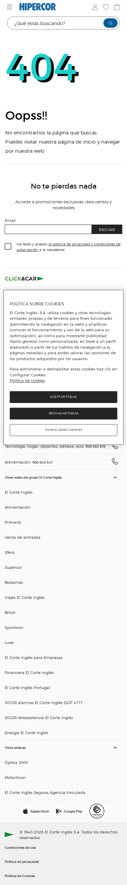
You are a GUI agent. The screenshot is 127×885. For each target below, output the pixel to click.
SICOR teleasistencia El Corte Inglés (39, 717)
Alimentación (17, 507)
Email (10, 220)
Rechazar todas (64, 413)
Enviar (107, 229)
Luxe (9, 642)
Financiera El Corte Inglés (29, 672)
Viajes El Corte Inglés (25, 597)
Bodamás (14, 582)
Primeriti (13, 522)
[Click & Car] (24, 278)
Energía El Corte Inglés (26, 732)
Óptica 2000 (16, 762)
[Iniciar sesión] (94, 7)
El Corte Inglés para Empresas (34, 657)
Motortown (15, 777)
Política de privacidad (22, 861)
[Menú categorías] (10, 7)
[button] (63, 605)
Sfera (9, 552)
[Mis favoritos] (105, 7)
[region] (63, 367)
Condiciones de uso (20, 847)
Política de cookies (27, 380)
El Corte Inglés (18, 492)
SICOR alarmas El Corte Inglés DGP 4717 (43, 702)
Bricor (10, 612)
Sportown (14, 627)
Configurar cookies (63, 430)
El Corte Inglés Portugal (27, 687)
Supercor (13, 567)
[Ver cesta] (116, 7)
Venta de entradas (22, 537)
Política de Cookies (20, 875)
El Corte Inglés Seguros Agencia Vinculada (45, 792)
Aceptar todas (63, 397)
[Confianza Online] (96, 811)
